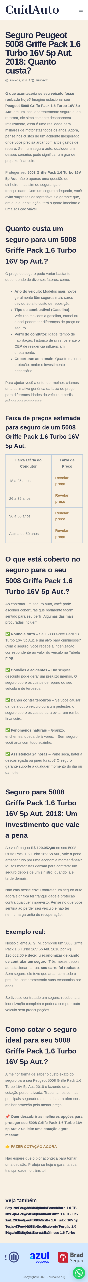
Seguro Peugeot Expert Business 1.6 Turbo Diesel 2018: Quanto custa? (40, 1233)
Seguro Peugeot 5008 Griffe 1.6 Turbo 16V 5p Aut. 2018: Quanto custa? (41, 1220)
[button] (79, 1273)
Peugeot (41, 80)
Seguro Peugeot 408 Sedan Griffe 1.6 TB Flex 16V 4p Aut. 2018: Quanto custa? (41, 1214)
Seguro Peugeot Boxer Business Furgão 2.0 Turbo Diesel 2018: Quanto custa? (40, 1226)
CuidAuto (32, 10)
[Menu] (81, 10)
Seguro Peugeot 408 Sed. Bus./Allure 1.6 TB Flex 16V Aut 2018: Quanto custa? (41, 1208)
